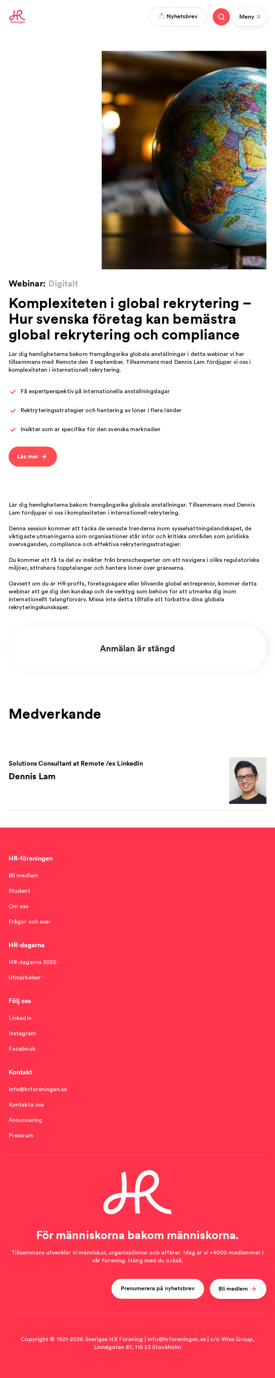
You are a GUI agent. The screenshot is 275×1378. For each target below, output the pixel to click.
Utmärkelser (25, 977)
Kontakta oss (26, 1104)
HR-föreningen (31, 858)
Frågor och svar (30, 921)
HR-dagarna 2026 (33, 962)
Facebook (22, 1048)
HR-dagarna (27, 945)
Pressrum (21, 1135)
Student (19, 890)
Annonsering (25, 1120)
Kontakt (20, 1072)
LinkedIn (20, 1018)
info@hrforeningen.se (38, 1089)
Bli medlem (23, 875)
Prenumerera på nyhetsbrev (158, 1288)
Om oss (19, 906)
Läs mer (27, 456)
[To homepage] (17, 17)
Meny (246, 16)
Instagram (22, 1033)
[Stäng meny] (221, 16)
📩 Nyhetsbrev (178, 16)
